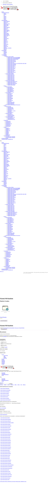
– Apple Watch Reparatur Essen (5, 430)
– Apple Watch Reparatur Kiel (4, 469)
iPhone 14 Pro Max (7, 23)
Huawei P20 (9, 99)
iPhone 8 (5, 172)
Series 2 (5, 18)
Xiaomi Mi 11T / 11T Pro (11, 110)
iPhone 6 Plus (6, 46)
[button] (24, 140)
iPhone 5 (5, 49)
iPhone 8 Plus (6, 171)
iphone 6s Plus (6, 44)
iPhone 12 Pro (6, 31)
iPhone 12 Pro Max (7, 30)
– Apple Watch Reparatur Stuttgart (5, 424)
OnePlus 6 (7, 132)
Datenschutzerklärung (5, 374)
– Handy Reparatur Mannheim (4, 388)
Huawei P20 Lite (10, 100)
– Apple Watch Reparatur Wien (4, 479)
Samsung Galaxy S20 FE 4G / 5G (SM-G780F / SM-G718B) (17, 63)
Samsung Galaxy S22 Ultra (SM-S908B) (14, 57)
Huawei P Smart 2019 (11, 102)
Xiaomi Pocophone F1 (11, 246)
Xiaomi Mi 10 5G (10, 107)
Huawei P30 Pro (10, 96)
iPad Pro (5, 53)
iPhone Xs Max (6, 38)
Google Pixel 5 (8, 122)
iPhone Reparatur (4, 20)
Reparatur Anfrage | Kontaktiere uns (7, 139)
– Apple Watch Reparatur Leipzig (5, 427)
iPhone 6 (5, 177)
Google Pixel (6, 120)
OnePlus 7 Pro (8, 130)
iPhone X (5, 40)
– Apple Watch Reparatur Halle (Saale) (6, 474)
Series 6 (5, 14)
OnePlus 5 (7, 133)
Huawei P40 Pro (10, 93)
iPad (4, 356)
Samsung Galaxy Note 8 (11, 215)
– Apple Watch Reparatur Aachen (5, 471)
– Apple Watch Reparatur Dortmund (5, 429)
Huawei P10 (9, 101)
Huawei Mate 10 (10, 87)
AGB (3, 375)
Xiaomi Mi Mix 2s (10, 112)
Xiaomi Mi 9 (10, 111)
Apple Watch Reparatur (5, 12)
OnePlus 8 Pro (8, 128)
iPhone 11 (5, 36)
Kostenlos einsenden (5, 138)
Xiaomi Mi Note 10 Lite (11, 119)
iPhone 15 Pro (6, 22)
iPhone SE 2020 (6, 34)
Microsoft (3, 361)
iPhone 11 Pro (6, 35)
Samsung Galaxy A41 (11, 209)
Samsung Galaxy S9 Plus (11, 68)
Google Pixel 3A (8, 125)
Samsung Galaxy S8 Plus (11, 70)
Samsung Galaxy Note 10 (11, 84)
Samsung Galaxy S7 (11, 203)
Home (3, 11)
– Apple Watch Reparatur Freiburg (5, 435)
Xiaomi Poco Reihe (9, 113)
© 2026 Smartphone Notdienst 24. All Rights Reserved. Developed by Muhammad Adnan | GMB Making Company (13, 481)
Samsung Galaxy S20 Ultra (12, 64)
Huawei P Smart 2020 (11, 233)
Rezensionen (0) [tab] (3, 329)
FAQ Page (3, 372)
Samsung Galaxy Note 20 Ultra (12, 81)
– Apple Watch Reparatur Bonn (5, 450)
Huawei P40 (9, 94)
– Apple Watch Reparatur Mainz (5, 456)
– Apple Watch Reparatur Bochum (5, 445)
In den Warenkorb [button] (4, 320)
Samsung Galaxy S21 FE (11, 190)
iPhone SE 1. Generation (7, 178)
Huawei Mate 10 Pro (11, 88)
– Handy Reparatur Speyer (4, 396)
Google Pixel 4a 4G (9, 123)
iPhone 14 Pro (6, 24)
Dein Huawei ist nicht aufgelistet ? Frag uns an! (13, 104)
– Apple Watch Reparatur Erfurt (5, 458)
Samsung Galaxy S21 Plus (12, 61)
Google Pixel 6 (8, 121)
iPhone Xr (5, 37)
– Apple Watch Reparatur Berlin (5, 417)
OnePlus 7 (7, 131)
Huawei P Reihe (8, 92)
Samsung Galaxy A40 (11, 79)
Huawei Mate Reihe (9, 86)
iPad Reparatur (4, 50)
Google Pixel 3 (8, 126)
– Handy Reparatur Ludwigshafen (5, 390)
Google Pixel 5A (8, 252)
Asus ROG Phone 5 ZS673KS (10, 136)
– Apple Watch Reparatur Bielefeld (5, 448)
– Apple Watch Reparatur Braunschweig (6, 468)
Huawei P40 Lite (10, 95)
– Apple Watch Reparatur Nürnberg (5, 442)
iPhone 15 (5, 153)
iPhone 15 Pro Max (7, 21)
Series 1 (5, 19)
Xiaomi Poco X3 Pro (11, 115)
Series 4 (5, 147)
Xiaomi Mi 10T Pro (11, 239)
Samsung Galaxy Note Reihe (10, 80)
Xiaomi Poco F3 (10, 114)
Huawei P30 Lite (10, 97)
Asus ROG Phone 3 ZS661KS (10, 137)
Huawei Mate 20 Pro (11, 90)
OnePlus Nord (8, 265)
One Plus (3, 362)
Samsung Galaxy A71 (11, 74)
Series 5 (5, 16)
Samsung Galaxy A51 (11, 77)
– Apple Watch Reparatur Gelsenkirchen (6, 466)
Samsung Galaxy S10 (11, 67)
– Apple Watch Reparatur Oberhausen (5, 476)
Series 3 (5, 17)
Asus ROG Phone (6, 135)
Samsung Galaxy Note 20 (11, 82)
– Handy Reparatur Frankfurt (4, 393)
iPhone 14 (5, 26)
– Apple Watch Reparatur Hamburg (5, 419)
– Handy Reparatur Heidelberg (4, 391)
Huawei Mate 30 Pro (11, 91)
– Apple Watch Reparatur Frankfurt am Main (7, 422)
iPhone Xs (5, 39)
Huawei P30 (9, 227)
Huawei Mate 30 (10, 221)
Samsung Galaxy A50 (11, 208)
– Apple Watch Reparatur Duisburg (5, 443)
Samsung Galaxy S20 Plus (12, 65)
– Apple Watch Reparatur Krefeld (5, 437)
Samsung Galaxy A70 (11, 75)
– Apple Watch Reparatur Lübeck (5, 455)
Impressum (3, 373)
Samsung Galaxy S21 (11, 62)
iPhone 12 (5, 32)
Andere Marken (4, 54)
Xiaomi (5, 105)
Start (24, 272)
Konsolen (3, 360)
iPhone (5, 357)
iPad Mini (5, 52)
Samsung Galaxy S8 (11, 71)
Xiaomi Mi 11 (10, 240)
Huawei (5, 85)
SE (4, 15)
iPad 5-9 (5, 51)
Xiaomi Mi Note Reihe (9, 116)
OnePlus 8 (7, 129)
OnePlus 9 (7, 258)
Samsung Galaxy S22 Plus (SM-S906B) (14, 58)
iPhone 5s (5, 48)
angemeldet (5, 336)
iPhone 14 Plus (6, 25)
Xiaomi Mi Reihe (8, 106)
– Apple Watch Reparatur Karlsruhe (5, 453)
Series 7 (5, 13)
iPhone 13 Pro (6, 28)
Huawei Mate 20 (10, 89)
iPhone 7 (5, 43)
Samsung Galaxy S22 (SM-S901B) (13, 59)
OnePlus (5, 127)
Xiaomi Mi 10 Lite (10, 108)
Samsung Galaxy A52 (11, 76)
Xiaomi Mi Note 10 (11, 118)
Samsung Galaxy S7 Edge (12, 202)
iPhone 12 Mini (6, 33)
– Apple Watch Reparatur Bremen (5, 432)
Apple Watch (6, 355)
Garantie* (5, 347)
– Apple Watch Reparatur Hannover (5, 440)
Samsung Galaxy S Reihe (9, 56)
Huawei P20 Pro (10, 98)
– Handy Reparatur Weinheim (4, 398)
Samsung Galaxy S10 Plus (12, 66)
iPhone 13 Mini (6, 29)
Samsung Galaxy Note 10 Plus (12, 83)
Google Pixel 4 (8, 124)
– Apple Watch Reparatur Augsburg (5, 461)
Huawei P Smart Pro (11, 234)
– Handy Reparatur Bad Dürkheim (5, 399)
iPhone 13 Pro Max (7, 27)
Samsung (5, 55)
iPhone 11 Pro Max (7, 165)
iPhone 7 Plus (6, 42)
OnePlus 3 (7, 264)
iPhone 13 (5, 159)
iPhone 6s (5, 45)
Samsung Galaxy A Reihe (10, 73)
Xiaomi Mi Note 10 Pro (11, 117)
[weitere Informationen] (3, 414)
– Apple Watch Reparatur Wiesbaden (5, 463)
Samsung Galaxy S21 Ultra (12, 60)
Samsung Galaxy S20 (11, 196)
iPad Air (5, 184)
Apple (3, 354)
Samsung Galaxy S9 (11, 69)
